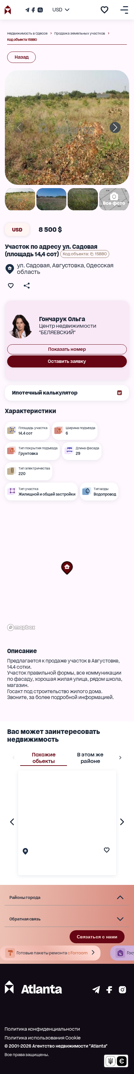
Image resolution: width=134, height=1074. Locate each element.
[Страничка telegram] (96, 991)
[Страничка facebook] (109, 991)
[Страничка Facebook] (33, 10)
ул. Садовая (33, 265)
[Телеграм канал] (28, 9)
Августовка (68, 265)
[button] (67, 568)
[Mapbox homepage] (21, 627)
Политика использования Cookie (43, 1037)
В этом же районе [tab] (90, 758)
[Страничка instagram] (122, 991)
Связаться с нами (97, 936)
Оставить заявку (67, 361)
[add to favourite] (104, 10)
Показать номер (67, 349)
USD (17, 230)
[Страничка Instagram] (39, 10)
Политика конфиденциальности (42, 1029)
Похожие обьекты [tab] (44, 758)
